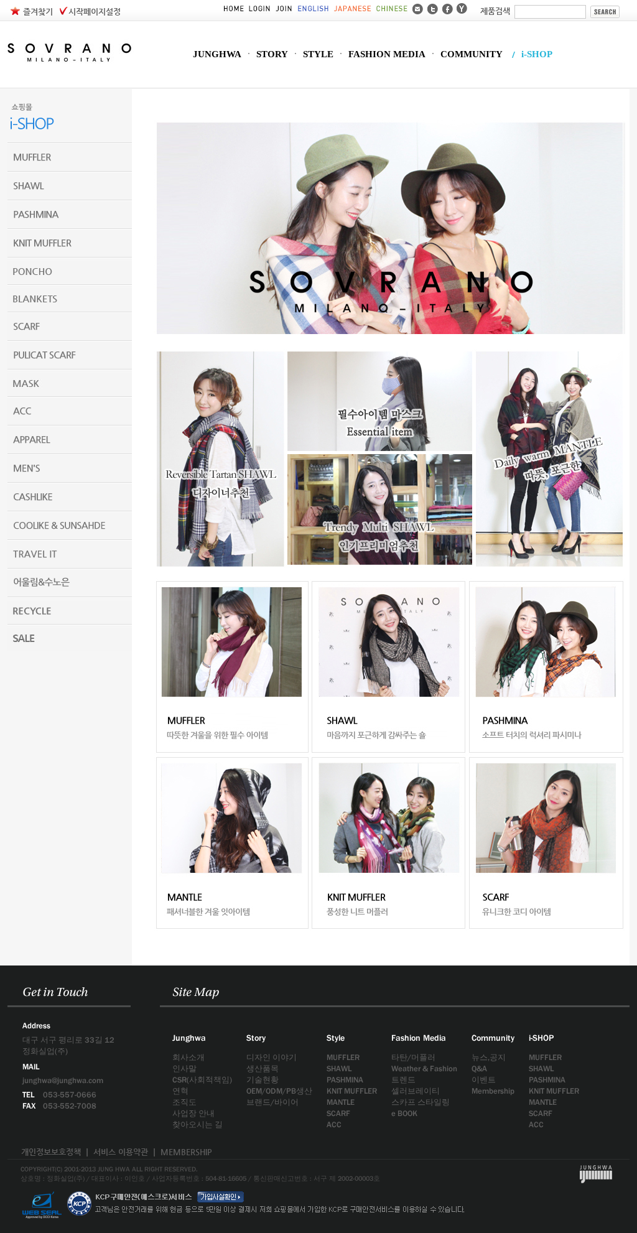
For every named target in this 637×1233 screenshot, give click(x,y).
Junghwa (189, 1038)
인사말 (184, 1068)
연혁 (180, 1091)
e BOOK (404, 1113)
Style (336, 1038)
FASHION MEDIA (386, 54)
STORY (272, 54)
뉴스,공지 (489, 1057)
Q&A (479, 1068)
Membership (493, 1091)
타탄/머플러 (413, 1057)
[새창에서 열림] (42, 1188)
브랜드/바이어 (272, 1102)
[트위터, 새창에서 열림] (433, 7)
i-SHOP (536, 54)
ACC (334, 1124)
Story (256, 1038)
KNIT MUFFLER (352, 1091)
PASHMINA (345, 1079)
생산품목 (262, 1068)
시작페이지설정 (94, 11)
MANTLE (341, 1102)
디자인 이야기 (271, 1057)
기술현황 (262, 1079)
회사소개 (188, 1057)
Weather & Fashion (424, 1068)
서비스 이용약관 (120, 1151)
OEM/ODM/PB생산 (279, 1091)
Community (493, 1038)
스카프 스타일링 (420, 1102)
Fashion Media (418, 1038)
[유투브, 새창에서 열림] (462, 7)
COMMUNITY (471, 54)
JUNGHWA (217, 54)
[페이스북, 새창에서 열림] (447, 7)
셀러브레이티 (415, 1091)
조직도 (184, 1102)
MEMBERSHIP (186, 1151)
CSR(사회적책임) (202, 1079)
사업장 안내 (193, 1113)
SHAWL (339, 1068)
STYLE (318, 54)
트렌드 (403, 1079)
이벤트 (484, 1079)
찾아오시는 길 (197, 1124)
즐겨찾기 (38, 11)
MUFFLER (343, 1057)
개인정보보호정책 (51, 1151)
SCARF (338, 1113)
